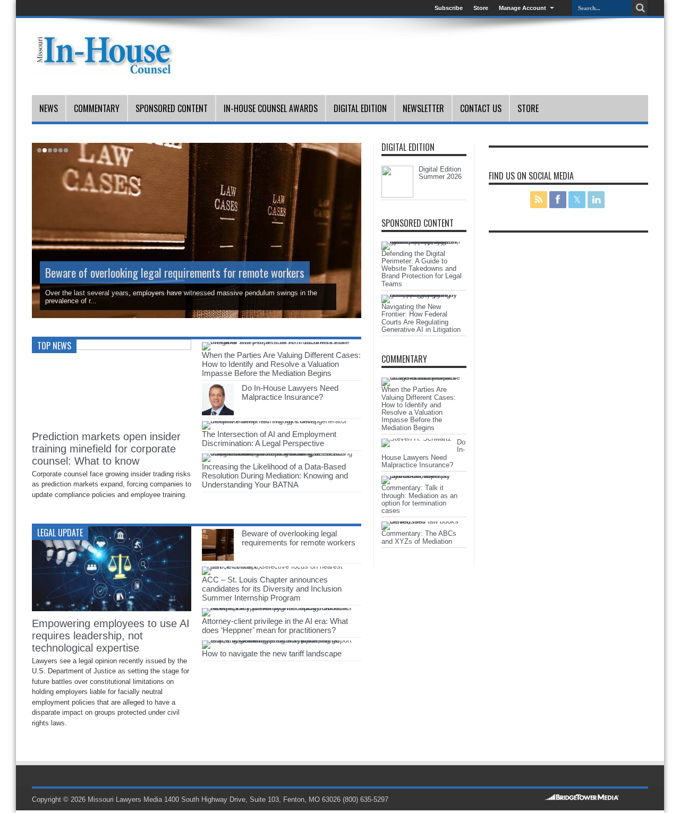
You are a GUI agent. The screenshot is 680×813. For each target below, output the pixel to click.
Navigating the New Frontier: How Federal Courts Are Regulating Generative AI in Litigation (421, 318)
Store (480, 8)
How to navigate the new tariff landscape (272, 653)
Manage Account (522, 8)
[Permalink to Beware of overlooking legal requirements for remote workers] (218, 558)
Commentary (97, 108)
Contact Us (481, 108)
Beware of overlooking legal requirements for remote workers (174, 272)
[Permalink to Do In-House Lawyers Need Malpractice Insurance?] (218, 413)
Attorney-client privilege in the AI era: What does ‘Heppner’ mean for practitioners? (275, 626)
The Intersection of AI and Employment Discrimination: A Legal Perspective (269, 439)
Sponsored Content (171, 108)
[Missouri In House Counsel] (103, 68)
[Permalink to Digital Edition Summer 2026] (397, 195)
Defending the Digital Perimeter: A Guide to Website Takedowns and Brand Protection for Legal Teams (421, 269)
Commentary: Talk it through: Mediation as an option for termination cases (419, 499)
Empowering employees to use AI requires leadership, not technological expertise (111, 636)
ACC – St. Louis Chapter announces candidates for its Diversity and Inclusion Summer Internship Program (272, 588)
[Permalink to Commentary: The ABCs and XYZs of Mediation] (421, 521)
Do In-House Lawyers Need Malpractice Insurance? (290, 392)
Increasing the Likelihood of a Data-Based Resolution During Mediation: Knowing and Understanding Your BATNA (275, 475)
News (48, 108)
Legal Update (60, 532)
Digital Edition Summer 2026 (440, 173)
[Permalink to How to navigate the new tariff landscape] (277, 640)
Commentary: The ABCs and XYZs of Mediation (418, 537)
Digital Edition (360, 108)
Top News (54, 345)
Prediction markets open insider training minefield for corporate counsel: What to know (106, 449)
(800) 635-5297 (365, 799)
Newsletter (423, 108)
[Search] (640, 8)
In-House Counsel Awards (271, 108)
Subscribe (449, 8)
